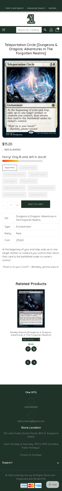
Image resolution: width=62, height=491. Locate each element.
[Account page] (51, 30)
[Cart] (57, 30)
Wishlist (52, 8)
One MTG (31, 392)
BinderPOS (40, 478)
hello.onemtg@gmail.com (31, 421)
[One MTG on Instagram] (34, 3)
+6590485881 (31, 407)
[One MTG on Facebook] (28, 3)
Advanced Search (36, 8)
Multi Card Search (15, 8)
